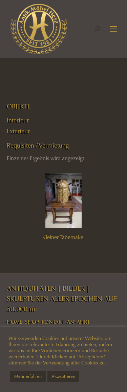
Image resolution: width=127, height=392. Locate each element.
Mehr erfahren (28, 376)
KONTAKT (53, 322)
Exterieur (18, 131)
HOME (14, 322)
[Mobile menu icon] (113, 29)
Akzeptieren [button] (63, 376)
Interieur (18, 120)
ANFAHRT (78, 322)
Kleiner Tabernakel (63, 237)
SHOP (32, 322)
